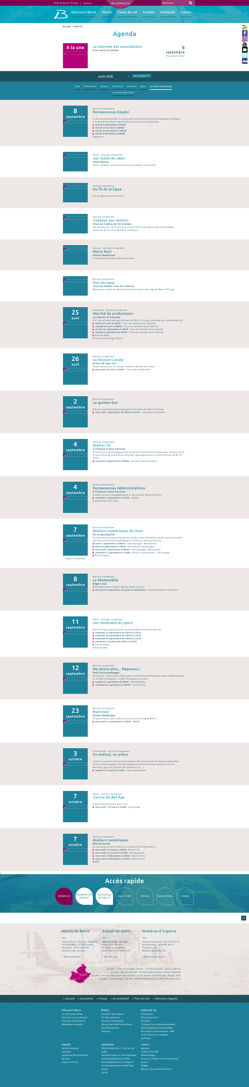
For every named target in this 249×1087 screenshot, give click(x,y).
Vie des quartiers (110, 1017)
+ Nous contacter (71, 956)
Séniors (66, 1058)
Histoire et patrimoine (74, 1017)
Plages (145, 1065)
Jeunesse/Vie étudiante (75, 1055)
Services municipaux (112, 1020)
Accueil (67, 26)
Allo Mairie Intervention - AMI (157, 1031)
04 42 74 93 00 (81, 947)
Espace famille (70, 1062)
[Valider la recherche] (190, 3)
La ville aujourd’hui (72, 1013)
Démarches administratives (116, 1024)
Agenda (145, 1048)
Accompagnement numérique (117, 1065)
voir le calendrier (140, 76)
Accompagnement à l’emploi (117, 1062)
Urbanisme (147, 1013)
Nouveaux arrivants (72, 1024)
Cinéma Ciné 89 (149, 1051)
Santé (104, 1072)
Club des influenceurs (74, 1020)
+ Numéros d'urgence (154, 956)
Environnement (149, 1017)
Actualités (85, 998)
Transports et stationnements (158, 1024)
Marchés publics (110, 1027)
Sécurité (145, 1020)
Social (104, 1068)
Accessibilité (119, 998)
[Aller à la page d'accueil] (61, 14)
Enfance (66, 1051)
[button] (243, 918)
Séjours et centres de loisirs (156, 1068)
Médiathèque (148, 1055)
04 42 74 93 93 (171, 941)
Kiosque (105, 1031)
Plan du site (141, 998)
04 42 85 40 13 (166, 944)
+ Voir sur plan (110, 956)
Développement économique (157, 1027)
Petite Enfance (70, 1048)
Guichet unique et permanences (119, 1055)
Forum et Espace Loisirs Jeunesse (159, 1058)
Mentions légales (165, 998)
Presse (101, 998)
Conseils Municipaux (112, 1013)
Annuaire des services (74, 950)
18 (155, 947)
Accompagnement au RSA (115, 1058)
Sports (144, 1062)
